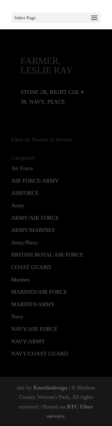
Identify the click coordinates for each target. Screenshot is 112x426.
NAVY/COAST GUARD (39, 353)
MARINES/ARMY (33, 304)
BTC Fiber (80, 407)
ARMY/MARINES (33, 230)
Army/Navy (24, 242)
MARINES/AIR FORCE (39, 292)
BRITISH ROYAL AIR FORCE (47, 255)
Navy (17, 316)
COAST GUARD (31, 267)
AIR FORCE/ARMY (35, 181)
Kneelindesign (50, 387)
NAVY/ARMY (28, 341)
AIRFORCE (25, 193)
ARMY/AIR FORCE (35, 218)
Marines (20, 280)
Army (17, 205)
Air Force (22, 168)
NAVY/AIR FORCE (34, 329)
